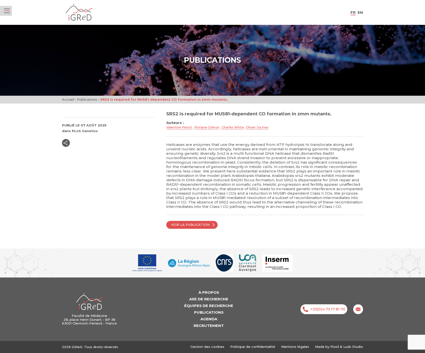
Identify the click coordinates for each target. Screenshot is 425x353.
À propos (208, 292)
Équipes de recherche (208, 305)
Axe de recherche (208, 299)
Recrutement (209, 325)
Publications (87, 99)
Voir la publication (190, 225)
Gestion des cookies (207, 347)
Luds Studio (353, 347)
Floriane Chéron (206, 127)
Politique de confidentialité (252, 347)
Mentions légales (295, 347)
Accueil (68, 99)
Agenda (208, 319)
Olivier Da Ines (257, 127)
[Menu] (7, 11)
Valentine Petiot (179, 127)
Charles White (233, 127)
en (360, 12)
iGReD (79, 12)
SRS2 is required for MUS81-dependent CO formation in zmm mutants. (249, 114)
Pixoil (334, 347)
